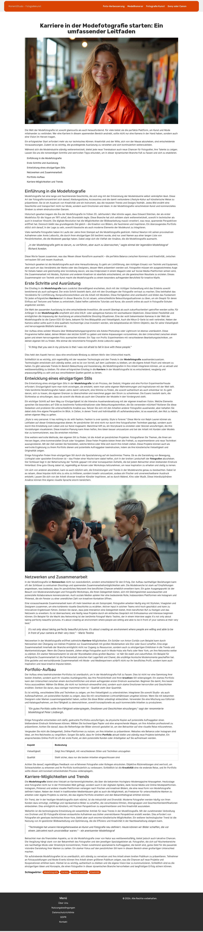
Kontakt (63, 921)
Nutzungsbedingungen (63, 907)
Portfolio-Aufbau (36, 177)
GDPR (63, 917)
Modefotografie (51, 872)
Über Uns (63, 903)
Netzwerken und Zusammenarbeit (44, 172)
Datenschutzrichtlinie (63, 912)
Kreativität (94, 872)
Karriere (64, 872)
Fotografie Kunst (155, 6)
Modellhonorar (135, 6)
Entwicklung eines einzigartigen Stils (46, 167)
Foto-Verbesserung (114, 6)
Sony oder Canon (177, 6)
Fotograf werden (79, 872)
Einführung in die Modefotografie (44, 158)
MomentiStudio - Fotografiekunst (25, 6)
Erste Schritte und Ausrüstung (42, 162)
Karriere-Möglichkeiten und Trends (45, 181)
